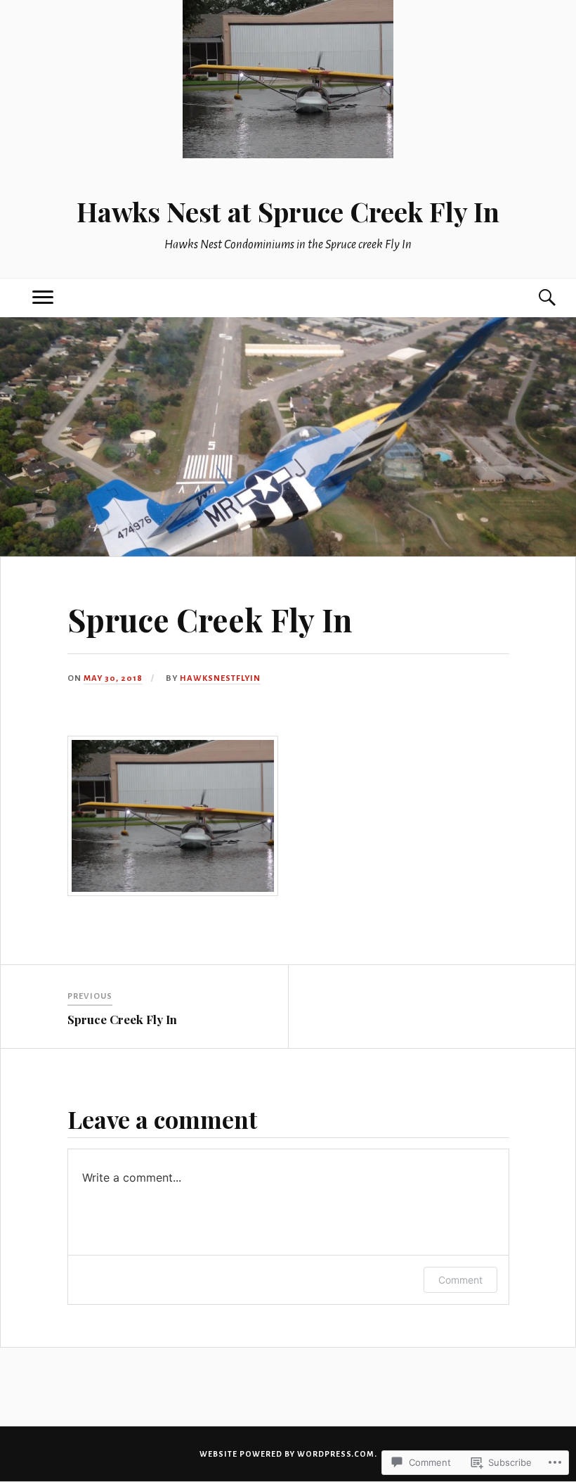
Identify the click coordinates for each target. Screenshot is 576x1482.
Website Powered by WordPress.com (286, 1454)
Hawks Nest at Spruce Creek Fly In (288, 211)
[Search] (533, 298)
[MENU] (43, 298)
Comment (460, 1280)
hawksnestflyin (220, 678)
